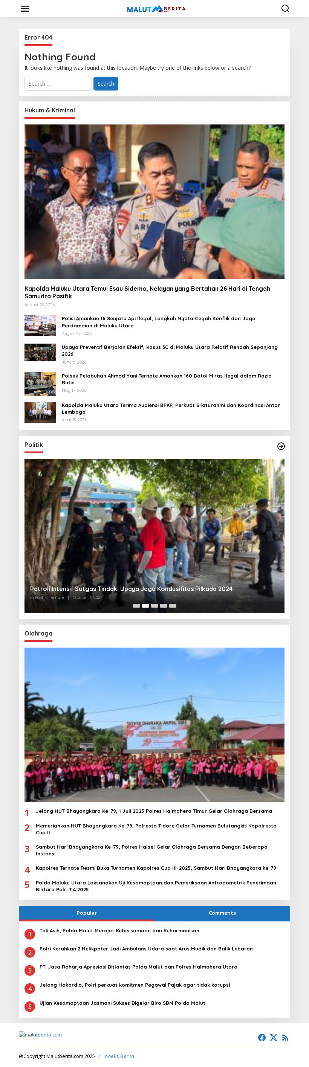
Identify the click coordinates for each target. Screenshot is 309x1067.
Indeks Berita (119, 1056)
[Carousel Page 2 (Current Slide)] (145, 606)
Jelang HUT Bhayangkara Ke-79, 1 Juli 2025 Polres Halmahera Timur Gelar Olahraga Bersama (154, 811)
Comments (222, 912)
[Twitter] (273, 1037)
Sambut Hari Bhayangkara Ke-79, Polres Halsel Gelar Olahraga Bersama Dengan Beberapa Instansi (152, 850)
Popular (87, 912)
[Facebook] (262, 1037)
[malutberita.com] (156, 8)
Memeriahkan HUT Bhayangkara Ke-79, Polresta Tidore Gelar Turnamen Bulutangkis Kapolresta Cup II (156, 829)
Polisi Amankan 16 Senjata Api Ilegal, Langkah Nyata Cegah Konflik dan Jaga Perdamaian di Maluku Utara (158, 321)
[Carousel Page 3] (154, 606)
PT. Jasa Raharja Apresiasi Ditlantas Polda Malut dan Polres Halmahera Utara (138, 967)
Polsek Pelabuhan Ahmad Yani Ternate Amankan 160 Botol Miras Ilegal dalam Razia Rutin (167, 379)
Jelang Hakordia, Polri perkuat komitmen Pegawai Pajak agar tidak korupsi (135, 985)
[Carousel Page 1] (136, 606)
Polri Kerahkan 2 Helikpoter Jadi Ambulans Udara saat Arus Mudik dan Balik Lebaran (146, 949)
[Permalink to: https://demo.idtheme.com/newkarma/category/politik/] (281, 446)
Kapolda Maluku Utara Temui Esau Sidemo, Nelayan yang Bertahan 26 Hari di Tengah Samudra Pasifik (147, 292)
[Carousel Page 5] (172, 606)
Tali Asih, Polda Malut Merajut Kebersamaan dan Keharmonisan (119, 930)
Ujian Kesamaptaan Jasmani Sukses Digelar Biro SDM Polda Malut (122, 1003)
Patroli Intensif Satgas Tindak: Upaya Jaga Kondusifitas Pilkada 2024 (131, 589)
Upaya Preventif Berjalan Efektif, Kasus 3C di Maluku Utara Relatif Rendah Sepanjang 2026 (170, 350)
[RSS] (285, 1037)
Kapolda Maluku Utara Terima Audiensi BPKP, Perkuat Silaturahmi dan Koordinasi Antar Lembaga (171, 408)
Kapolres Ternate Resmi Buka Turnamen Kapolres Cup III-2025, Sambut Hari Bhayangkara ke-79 (156, 868)
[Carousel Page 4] (163, 606)
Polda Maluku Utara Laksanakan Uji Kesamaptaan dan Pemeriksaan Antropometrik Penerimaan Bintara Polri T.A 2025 (156, 886)
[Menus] (25, 8)
